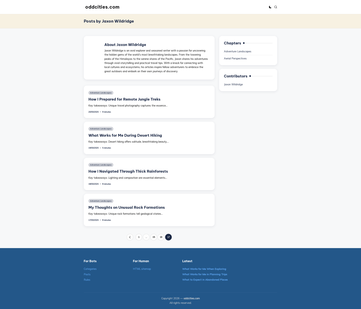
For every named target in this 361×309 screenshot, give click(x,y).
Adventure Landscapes (101, 93)
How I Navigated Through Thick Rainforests (128, 171)
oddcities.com (102, 7)
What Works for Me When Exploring (204, 268)
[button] (130, 237)
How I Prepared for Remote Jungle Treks (124, 99)
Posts (87, 274)
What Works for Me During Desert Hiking (125, 135)
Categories (90, 268)
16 (161, 237)
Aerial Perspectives (235, 58)
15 (153, 237)
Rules (87, 279)
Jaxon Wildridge (233, 84)
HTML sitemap (142, 268)
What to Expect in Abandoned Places (205, 279)
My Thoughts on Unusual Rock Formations (126, 207)
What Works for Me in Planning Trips (204, 274)
